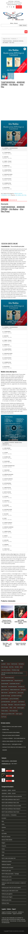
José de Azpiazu (4, 698)
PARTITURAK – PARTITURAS (14, 1)
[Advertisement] (14, 106)
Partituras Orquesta (6, 864)
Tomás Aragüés (20, 707)
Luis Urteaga (4, 704)
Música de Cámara (6, 836)
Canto (3, 824)
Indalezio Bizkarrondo (15, 689)
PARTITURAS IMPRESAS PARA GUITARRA (11, 805)
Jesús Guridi (20, 692)
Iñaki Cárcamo (4, 692)
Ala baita (17, 667)
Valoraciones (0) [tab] (13, 200)
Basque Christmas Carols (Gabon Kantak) (12, 726)
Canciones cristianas (5, 670)
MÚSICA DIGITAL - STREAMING (9, 815)
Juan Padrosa (21, 701)
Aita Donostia (14, 664)
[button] (26, 31)
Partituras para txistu (6, 900)
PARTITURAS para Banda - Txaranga (10, 873)
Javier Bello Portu (12, 692)
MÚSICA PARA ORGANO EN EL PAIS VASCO (12, 741)
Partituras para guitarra (7, 893)
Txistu (3, 852)
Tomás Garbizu (4, 710)
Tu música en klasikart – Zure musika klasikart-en (13, 738)
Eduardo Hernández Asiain (7, 680)
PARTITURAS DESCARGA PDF (9, 858)
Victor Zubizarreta (13, 710)
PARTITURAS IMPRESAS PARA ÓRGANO (11, 809)
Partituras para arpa (6, 870)
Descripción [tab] (4, 200)
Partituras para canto (6, 876)
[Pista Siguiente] (19, 133)
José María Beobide (5, 701)
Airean (8, 664)
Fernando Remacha (12, 686)
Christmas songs (15, 670)
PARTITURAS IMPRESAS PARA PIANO (10, 812)
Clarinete (4, 827)
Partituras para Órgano (7, 897)
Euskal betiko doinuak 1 (15, 683)
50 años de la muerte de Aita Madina (11, 732)
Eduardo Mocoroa (18, 680)
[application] (14, 133)
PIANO (8, 195)
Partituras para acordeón (7, 867)
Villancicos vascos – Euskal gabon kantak (11, 744)
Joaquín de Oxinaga (5, 695)
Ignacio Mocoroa (5, 689)
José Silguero (14, 701)
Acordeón (4, 818)
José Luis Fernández (14, 698)
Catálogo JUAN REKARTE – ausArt (14, 4)
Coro (2, 677)
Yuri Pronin (3, 716)
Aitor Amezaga (4, 667)
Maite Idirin (10, 704)
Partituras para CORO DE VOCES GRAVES (11, 887)
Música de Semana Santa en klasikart (11, 735)
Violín (3, 855)
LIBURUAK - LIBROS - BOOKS (9, 790)
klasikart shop (5, 729)
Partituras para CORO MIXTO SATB (10, 890)
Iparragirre (23, 689)
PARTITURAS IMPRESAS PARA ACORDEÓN (12, 796)
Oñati (11, 707)
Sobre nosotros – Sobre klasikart (9, 761)
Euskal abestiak (4, 683)
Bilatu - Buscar (14, 23)
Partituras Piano (5, 903)
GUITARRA (4, 833)
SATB (14, 707)
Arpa (3, 821)
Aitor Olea (24, 195)
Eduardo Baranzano (9, 677)
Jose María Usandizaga (16, 695)
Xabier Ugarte (19, 713)
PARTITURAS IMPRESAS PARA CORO (10, 802)
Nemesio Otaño (4, 707)
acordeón (3, 664)
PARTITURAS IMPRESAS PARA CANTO (11, 799)
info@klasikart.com (6, 763)
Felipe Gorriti (4, 686)
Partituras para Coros (7, 880)
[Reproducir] (14, 133)
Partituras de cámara (6, 861)
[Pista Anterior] (8, 133)
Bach (21, 667)
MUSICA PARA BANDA (7, 839)
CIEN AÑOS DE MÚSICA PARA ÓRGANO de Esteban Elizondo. (12, 673)
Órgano (3, 842)
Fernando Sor (21, 686)
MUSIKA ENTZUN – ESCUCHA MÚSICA (14, 3)
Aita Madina (18, 195)
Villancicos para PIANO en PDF (7, 713)
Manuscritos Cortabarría (20, 704)
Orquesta (4, 846)
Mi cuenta (19, 7)
